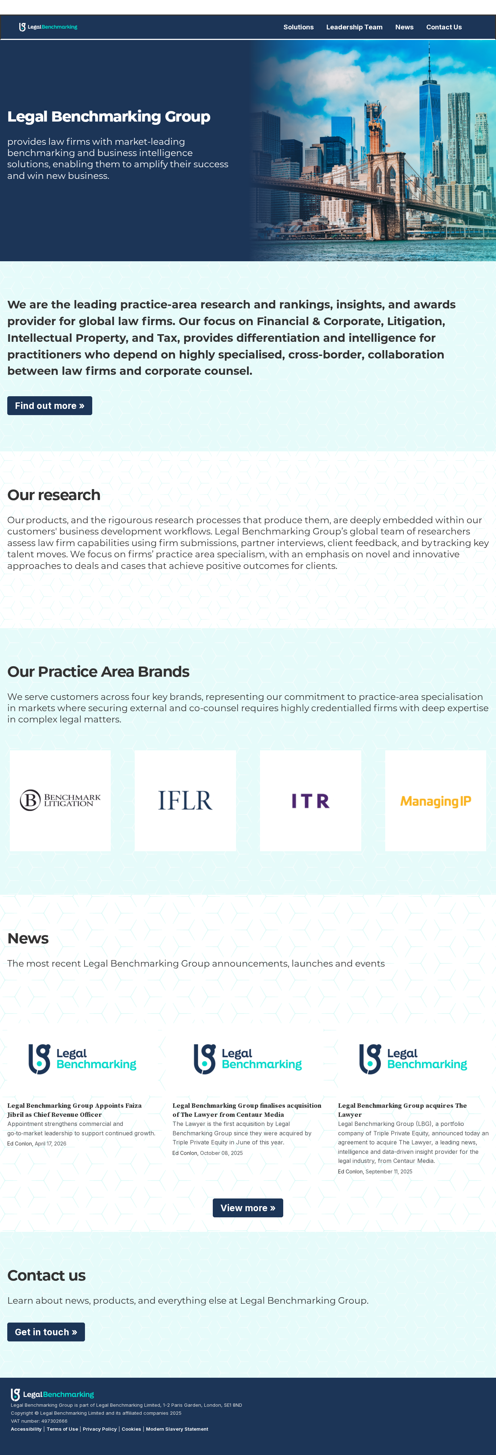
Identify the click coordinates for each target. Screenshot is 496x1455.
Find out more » (50, 405)
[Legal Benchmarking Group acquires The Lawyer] (413, 1059)
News (404, 27)
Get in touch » (46, 1332)
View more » (248, 1207)
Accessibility (26, 1429)
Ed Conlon (19, 1143)
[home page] (48, 27)
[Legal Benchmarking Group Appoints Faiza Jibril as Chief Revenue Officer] (82, 1059)
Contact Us (444, 27)
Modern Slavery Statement (177, 1429)
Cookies (131, 1429)
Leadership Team (354, 27)
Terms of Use (62, 1429)
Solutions (299, 27)
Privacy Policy (100, 1429)
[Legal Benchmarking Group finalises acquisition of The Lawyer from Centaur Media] (247, 1059)
